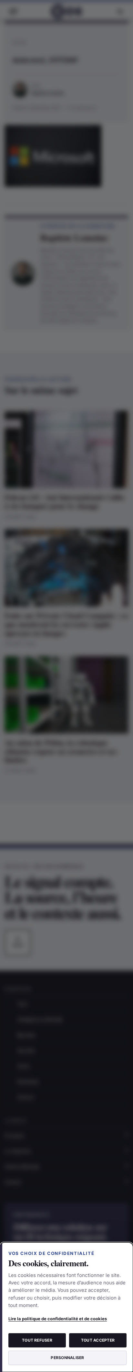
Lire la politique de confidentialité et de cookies (57, 1318)
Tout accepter (98, 1340)
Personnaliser (67, 1357)
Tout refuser (37, 1340)
